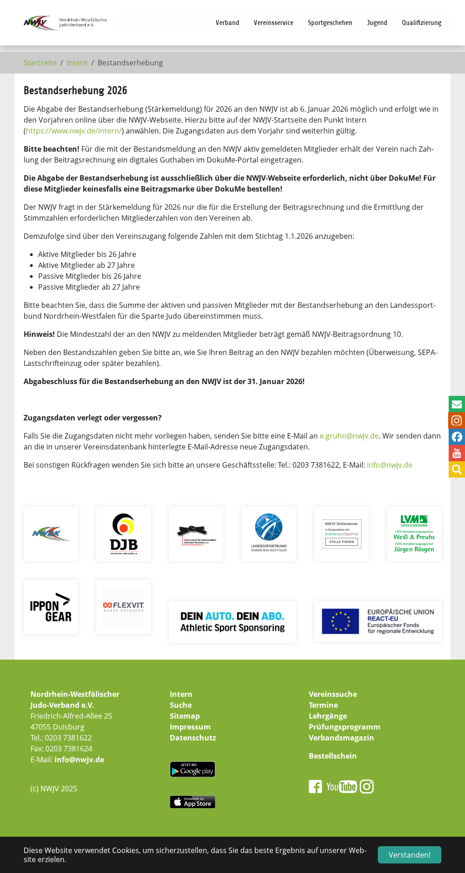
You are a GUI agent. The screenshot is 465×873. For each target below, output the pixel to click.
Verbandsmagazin (341, 738)
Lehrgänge (328, 716)
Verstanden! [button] (409, 855)
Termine (323, 705)
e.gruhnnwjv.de (349, 436)
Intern (181, 694)
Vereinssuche (333, 694)
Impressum (190, 727)
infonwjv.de (389, 465)
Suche (181, 705)
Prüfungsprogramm (345, 727)
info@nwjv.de (79, 759)
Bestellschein (333, 756)
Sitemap (185, 716)
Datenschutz (193, 738)
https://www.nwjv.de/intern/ (74, 131)
